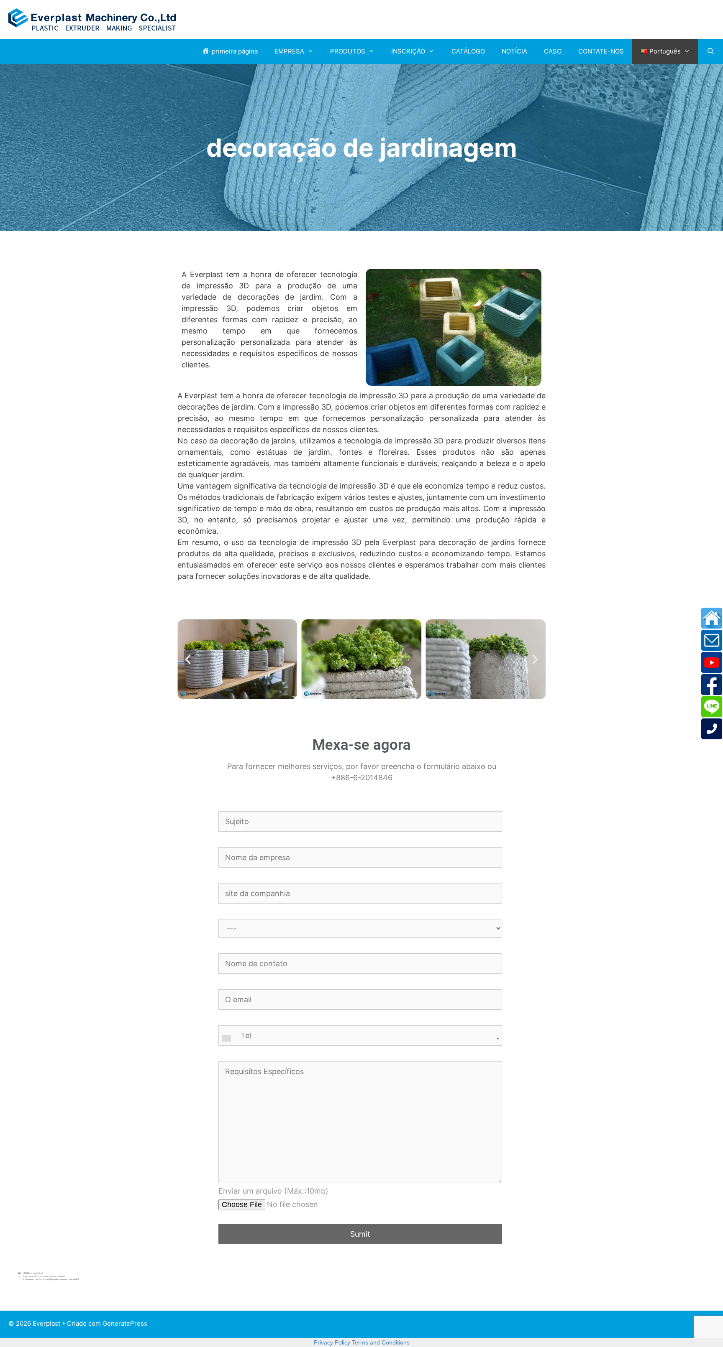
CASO (552, 51)
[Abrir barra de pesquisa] (710, 51)
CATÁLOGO (468, 51)
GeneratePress (125, 1323)
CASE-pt (27, 1273)
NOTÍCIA (514, 51)
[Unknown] (360, 1038)
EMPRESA (289, 51)
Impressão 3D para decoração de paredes (44, 1276)
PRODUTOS (347, 51)
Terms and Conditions (381, 1342)
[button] (188, 659)
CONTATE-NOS (601, 51)
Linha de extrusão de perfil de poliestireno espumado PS (51, 1279)
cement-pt (38, 1273)
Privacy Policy (332, 1342)
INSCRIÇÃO (408, 51)
